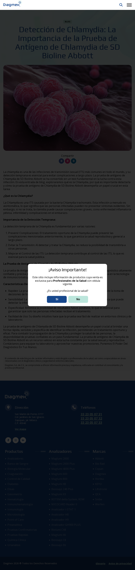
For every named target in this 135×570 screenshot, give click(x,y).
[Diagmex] (12, 3)
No (78, 299)
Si (57, 299)
